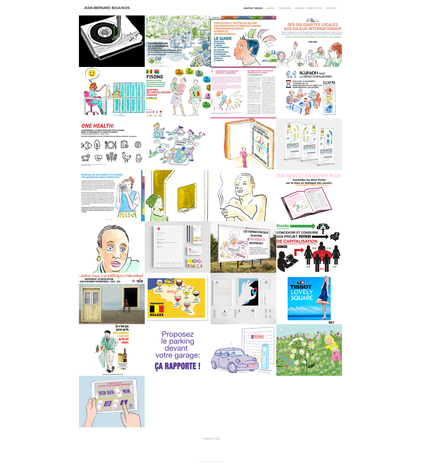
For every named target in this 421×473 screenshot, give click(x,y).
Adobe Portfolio (216, 461)
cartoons (285, 8)
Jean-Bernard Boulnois (107, 7)
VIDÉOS (270, 8)
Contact (331, 8)
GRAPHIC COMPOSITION (308, 8)
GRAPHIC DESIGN (253, 8)
